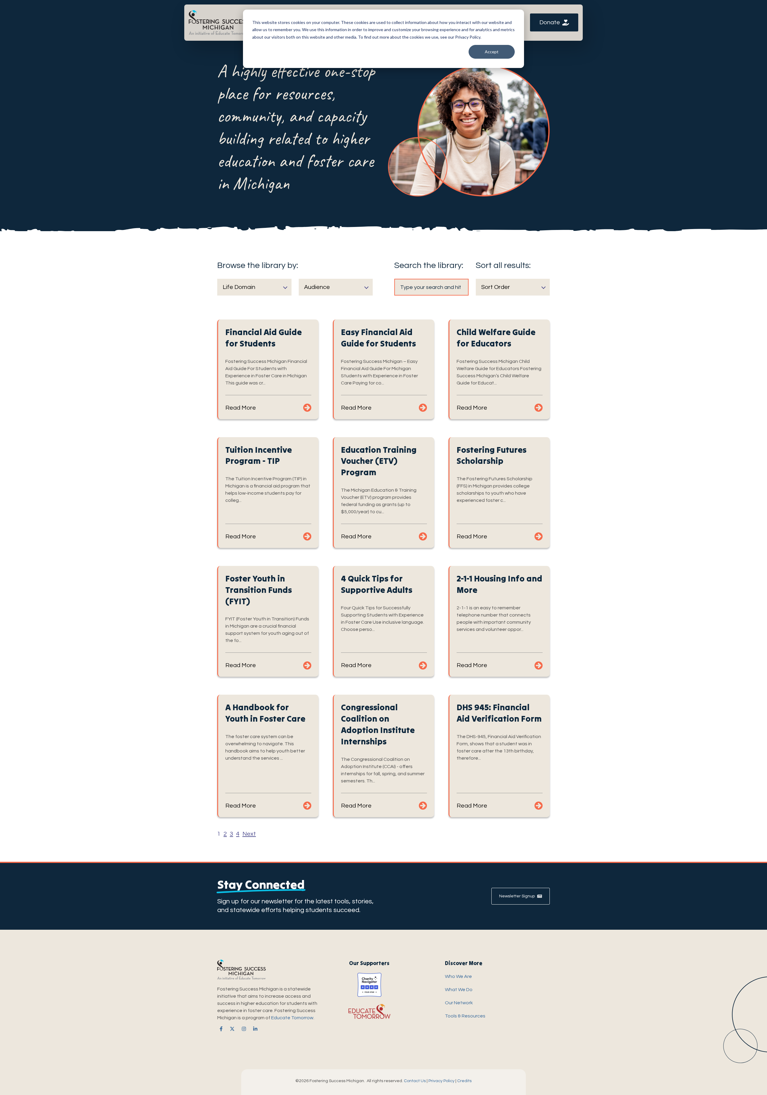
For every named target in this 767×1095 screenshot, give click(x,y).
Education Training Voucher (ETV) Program (378, 461)
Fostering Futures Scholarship (491, 455)
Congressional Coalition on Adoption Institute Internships (378, 724)
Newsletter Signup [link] (517, 896)
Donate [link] (549, 22)
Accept (492, 51)
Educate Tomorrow (292, 1017)
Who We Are (458, 976)
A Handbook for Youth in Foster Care (265, 713)
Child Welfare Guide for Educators (496, 338)
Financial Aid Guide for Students (263, 338)
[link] (219, 22)
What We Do (458, 989)
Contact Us (415, 1081)
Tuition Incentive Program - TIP (258, 455)
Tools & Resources (465, 1016)
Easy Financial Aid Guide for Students (378, 338)
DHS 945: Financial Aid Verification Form (499, 713)
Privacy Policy (441, 1081)
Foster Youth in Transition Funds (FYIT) (258, 590)
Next (249, 834)
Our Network (459, 1002)
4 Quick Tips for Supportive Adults (376, 584)
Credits (464, 1081)
